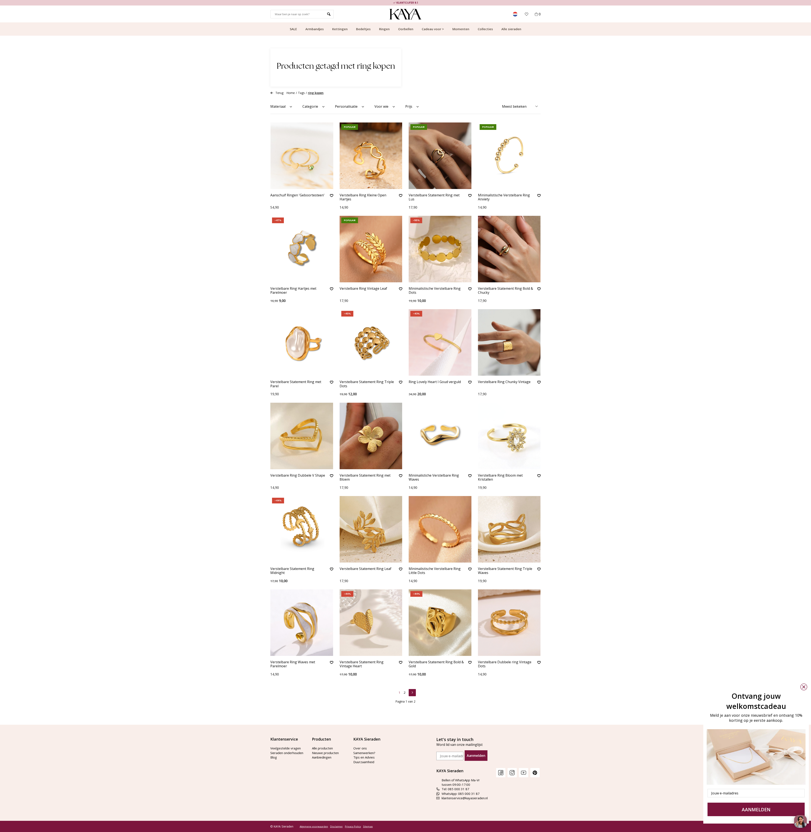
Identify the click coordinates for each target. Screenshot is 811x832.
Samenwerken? (364, 753)
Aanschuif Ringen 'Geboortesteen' (297, 195)
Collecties (485, 29)
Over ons (360, 748)
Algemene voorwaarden (314, 826)
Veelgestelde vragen (285, 748)
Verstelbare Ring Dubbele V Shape (297, 475)
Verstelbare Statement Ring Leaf (365, 569)
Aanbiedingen (321, 757)
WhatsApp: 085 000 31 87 (461, 793)
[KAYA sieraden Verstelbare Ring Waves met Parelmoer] (301, 622)
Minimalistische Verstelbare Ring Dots (435, 291)
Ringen (384, 29)
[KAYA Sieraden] (405, 14)
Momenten (460, 29)
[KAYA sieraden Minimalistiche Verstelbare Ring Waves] (440, 436)
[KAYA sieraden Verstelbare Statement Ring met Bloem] (371, 436)
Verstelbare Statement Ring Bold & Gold (436, 664)
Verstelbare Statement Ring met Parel (295, 384)
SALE (293, 29)
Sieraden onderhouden (286, 753)
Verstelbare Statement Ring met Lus (434, 197)
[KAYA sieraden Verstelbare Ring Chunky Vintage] (509, 342)
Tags (301, 93)
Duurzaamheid (363, 762)
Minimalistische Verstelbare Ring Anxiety (504, 197)
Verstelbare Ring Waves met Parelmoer (292, 664)
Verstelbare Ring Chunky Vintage (504, 382)
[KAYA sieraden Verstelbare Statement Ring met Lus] (440, 155)
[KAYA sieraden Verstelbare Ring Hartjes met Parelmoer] (301, 249)
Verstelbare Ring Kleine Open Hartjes (363, 197)
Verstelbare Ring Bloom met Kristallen (500, 477)
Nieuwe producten (325, 753)
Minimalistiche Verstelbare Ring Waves (434, 477)
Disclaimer (336, 826)
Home (291, 93)
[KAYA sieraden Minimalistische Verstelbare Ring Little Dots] (440, 529)
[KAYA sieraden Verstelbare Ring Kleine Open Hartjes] (371, 155)
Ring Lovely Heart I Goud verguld (435, 382)
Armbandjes (314, 29)
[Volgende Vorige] (412, 692)
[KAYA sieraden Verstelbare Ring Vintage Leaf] (371, 249)
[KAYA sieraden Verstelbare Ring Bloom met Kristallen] (509, 436)
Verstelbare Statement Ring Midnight (292, 571)
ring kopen (316, 93)
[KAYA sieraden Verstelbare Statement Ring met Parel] (301, 342)
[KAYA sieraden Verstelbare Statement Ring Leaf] (371, 529)
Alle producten (322, 748)
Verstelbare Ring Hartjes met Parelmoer (293, 291)
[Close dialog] (803, 687)
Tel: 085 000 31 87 (455, 789)
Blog (273, 757)
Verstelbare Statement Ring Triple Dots (367, 384)
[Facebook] (500, 772)
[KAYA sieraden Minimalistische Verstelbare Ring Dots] (440, 249)
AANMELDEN (756, 809)
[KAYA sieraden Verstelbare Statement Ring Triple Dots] (371, 342)
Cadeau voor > (433, 29)
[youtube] (523, 772)
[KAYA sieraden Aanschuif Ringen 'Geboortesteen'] (301, 155)
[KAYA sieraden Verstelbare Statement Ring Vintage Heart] (371, 622)
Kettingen (340, 29)
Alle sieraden (511, 29)
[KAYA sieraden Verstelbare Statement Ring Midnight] (301, 529)
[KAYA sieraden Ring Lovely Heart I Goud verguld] (440, 342)
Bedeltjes (363, 29)
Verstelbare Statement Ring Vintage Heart (362, 664)
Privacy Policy (353, 826)
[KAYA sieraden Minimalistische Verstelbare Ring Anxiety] (509, 155)
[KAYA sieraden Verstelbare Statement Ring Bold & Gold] (440, 622)
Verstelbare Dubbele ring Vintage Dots (504, 664)
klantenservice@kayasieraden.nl (465, 798)
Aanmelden (476, 755)
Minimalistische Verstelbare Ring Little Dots (435, 571)
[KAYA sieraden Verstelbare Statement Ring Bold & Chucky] (509, 249)
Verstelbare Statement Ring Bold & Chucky (505, 291)
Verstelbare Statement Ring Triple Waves (505, 571)
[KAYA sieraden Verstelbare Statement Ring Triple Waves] (509, 529)
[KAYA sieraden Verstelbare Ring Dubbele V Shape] (301, 436)
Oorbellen (405, 29)
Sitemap (368, 826)
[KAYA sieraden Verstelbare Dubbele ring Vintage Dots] (509, 622)
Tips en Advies (364, 757)
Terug (279, 93)
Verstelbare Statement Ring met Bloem (365, 477)
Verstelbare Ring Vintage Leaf (363, 289)
